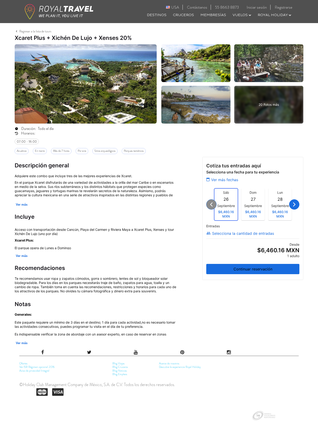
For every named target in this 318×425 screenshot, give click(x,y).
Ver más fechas (224, 179)
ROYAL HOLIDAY (273, 15)
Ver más (21, 204)
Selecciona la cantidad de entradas (243, 233)
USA (175, 7)
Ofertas (23, 363)
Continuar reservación (252, 269)
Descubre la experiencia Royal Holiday (180, 367)
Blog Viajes (118, 363)
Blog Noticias (119, 371)
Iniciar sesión (257, 7)
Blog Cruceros (120, 367)
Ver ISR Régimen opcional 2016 (36, 367)
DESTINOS (156, 15)
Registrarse (283, 7)
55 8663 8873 (227, 7)
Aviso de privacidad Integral (34, 371)
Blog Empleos (119, 374)
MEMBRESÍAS (213, 15)
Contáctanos (197, 7)
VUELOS (241, 15)
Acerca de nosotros (169, 363)
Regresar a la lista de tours (35, 31)
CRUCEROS (183, 15)
